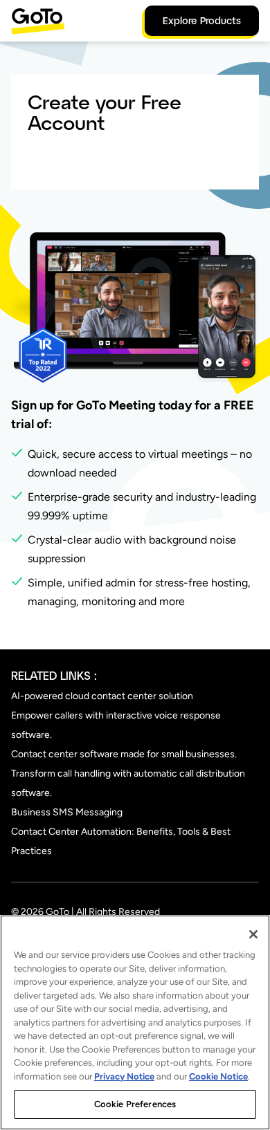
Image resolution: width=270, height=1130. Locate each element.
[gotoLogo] (38, 21)
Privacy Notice (124, 1076)
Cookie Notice (218, 1076)
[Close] (253, 934)
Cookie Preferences (135, 1104)
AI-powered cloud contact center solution (102, 696)
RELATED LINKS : (54, 675)
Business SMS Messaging (67, 812)
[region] (135, 1022)
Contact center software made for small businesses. (124, 754)
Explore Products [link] (202, 20)
